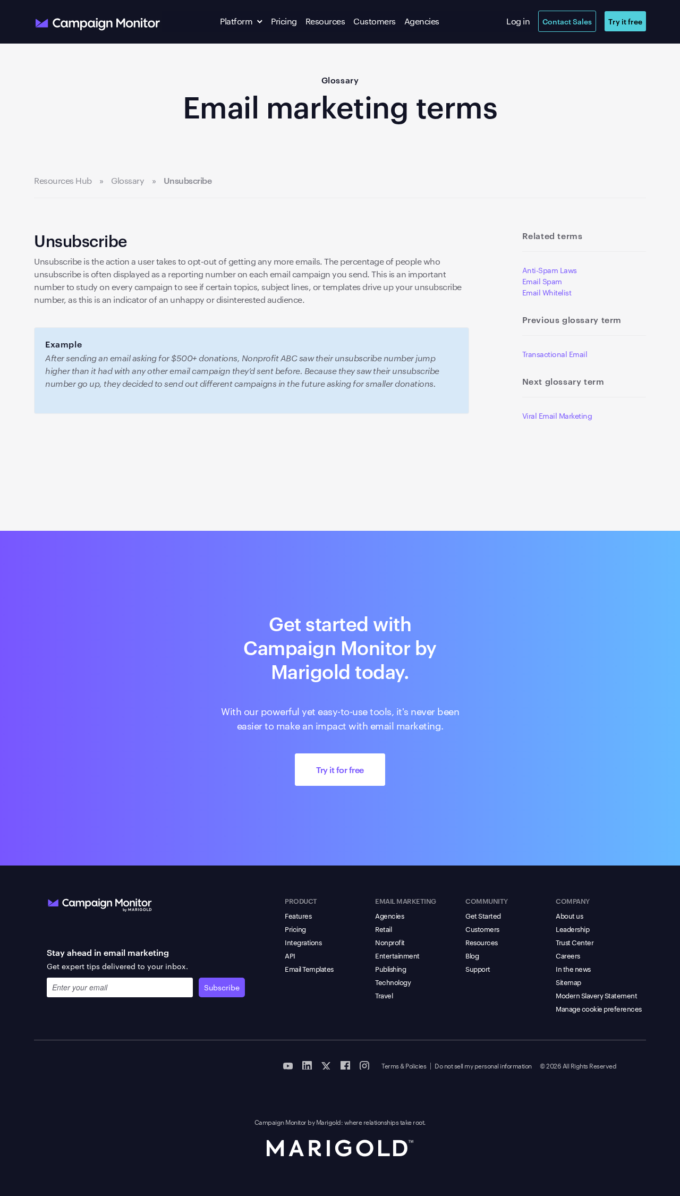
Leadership (572, 929)
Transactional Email (555, 354)
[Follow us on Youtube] (288, 1065)
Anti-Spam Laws (549, 270)
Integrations (303, 942)
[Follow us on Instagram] (364, 1065)
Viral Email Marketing (557, 415)
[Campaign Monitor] (100, 902)
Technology (393, 982)
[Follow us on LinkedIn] (307, 1065)
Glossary (340, 80)
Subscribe (222, 987)
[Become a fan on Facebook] (345, 1065)
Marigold (328, 1121)
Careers (568, 955)
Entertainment (397, 955)
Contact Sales (567, 21)
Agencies (421, 21)
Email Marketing (405, 900)
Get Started (483, 915)
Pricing (284, 21)
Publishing (390, 968)
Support (477, 968)
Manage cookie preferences (599, 1008)
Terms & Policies (403, 1065)
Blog (472, 955)
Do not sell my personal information (483, 1065)
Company (573, 900)
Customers (374, 21)
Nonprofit (390, 942)
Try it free (625, 21)
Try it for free (340, 769)
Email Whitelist (547, 292)
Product (301, 900)
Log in (518, 21)
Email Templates (309, 968)
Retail (383, 929)
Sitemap (568, 982)
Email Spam (542, 281)
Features (298, 915)
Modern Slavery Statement (596, 995)
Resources (325, 21)
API (290, 955)
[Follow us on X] (326, 1065)
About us (569, 915)
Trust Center (574, 942)
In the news (573, 968)
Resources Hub (63, 180)
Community (486, 900)
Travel (384, 995)
